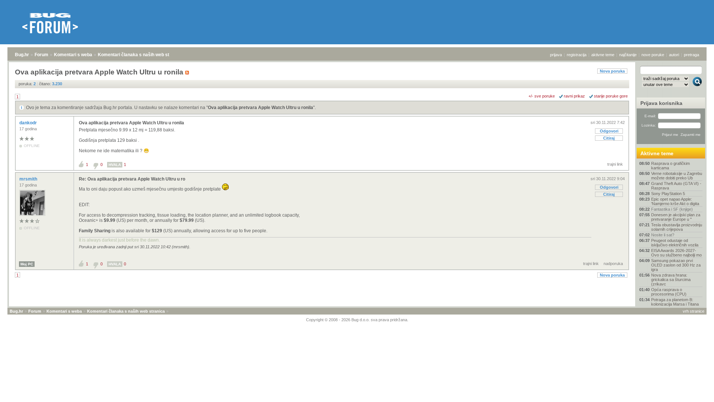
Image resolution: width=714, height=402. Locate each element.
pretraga (691, 54)
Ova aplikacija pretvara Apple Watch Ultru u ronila (260, 107)
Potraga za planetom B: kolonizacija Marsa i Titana (675, 301)
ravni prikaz (574, 96)
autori (674, 54)
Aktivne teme (656, 153)
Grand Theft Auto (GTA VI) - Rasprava (676, 185)
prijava (556, 54)
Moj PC (26, 264)
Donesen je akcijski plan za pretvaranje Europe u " (675, 217)
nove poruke (652, 54)
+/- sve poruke (541, 96)
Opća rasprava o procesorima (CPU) (668, 291)
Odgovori (609, 131)
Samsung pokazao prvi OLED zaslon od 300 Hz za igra (676, 265)
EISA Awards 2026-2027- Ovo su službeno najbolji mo (676, 252)
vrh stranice (693, 311)
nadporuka (613, 263)
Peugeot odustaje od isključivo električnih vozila (674, 242)
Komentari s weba (73, 54)
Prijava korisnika (661, 103)
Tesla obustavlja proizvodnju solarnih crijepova (676, 227)
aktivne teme (602, 54)
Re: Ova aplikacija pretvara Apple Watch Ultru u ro (132, 179)
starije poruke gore (611, 96)
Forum (41, 54)
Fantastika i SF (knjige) (672, 209)
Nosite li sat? (662, 235)
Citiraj (609, 138)
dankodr (28, 122)
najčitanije (628, 54)
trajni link (615, 164)
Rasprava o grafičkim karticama (670, 165)
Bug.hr (22, 54)
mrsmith (28, 179)
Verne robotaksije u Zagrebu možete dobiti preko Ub (676, 175)
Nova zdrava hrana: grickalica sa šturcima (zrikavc (671, 279)
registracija (576, 54)
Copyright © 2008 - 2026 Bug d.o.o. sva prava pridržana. (357, 320)
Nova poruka (612, 71)
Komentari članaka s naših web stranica (140, 54)
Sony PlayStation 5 (668, 193)
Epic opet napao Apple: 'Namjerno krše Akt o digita (675, 201)
